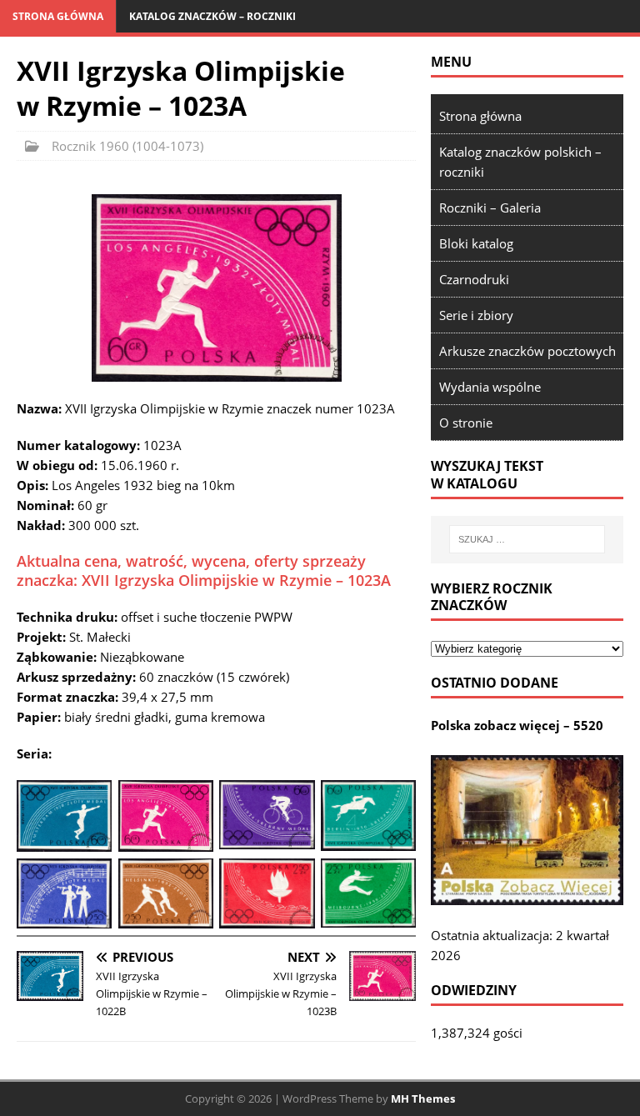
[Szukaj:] (527, 539)
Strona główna (57, 16)
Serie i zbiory (476, 315)
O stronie (465, 422)
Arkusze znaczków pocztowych (527, 351)
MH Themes (423, 1098)
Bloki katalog (476, 243)
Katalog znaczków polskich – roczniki (520, 161)
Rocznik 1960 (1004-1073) (127, 146)
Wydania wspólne (490, 386)
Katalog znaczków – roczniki (212, 16)
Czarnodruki (474, 279)
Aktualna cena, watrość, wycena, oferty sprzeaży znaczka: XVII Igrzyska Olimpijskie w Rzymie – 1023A (204, 570)
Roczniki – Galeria (490, 207)
